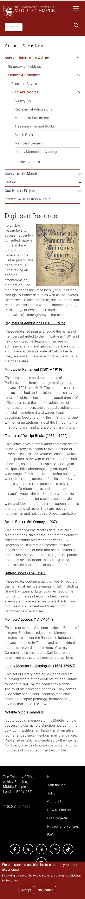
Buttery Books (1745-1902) (25, 573)
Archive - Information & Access (28, 58)
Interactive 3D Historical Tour (27, 199)
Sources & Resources (24, 75)
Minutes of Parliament (32, 118)
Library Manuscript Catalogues (38, 152)
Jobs (51, 793)
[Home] (29, 12)
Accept (26, 890)
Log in (13, 27)
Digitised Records (24, 92)
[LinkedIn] (41, 849)
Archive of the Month (21, 174)
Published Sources (25, 162)
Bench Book (24, 135)
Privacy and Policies (63, 826)
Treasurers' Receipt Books (35, 126)
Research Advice (24, 84)
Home (51, 777)
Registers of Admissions (33, 109)
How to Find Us (59, 810)
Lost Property (57, 818)
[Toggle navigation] (77, 8)
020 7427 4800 (19, 807)
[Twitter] (28, 849)
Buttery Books (25, 101)
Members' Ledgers (29, 143)
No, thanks (45, 890)
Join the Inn (56, 785)
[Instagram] (55, 849)
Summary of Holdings (25, 67)
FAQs (51, 835)
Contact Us (55, 802)
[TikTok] (68, 849)
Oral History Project (20, 191)
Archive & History (24, 46)
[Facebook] (15, 849)
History (10, 182)
